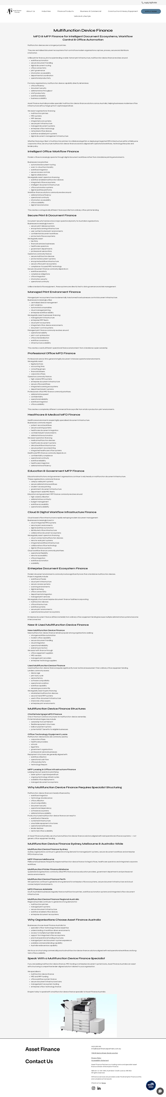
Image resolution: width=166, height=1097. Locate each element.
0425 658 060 (150, 2)
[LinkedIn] (99, 1088)
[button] (91, 11)
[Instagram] (93, 1088)
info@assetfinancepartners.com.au (106, 1049)
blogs (104, 1083)
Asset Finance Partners (17, 11)
